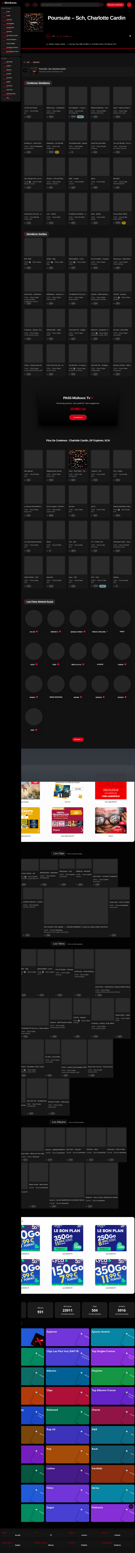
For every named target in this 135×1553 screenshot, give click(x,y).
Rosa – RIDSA (96, 214)
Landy (101, 335)
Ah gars (71, 506)
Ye (38, 878)
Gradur (78, 876)
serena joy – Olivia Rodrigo (123, 259)
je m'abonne (78, 417)
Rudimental (28, 301)
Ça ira (93, 506)
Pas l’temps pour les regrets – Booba (38, 179)
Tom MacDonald (74, 148)
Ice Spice (72, 370)
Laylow (49, 512)
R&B (80, 44)
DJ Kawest (94, 335)
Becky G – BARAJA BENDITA (55, 1150)
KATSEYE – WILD (92, 1149)
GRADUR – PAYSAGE (83, 871)
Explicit (51, 44)
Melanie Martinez (97, 113)
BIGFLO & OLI (77, 665)
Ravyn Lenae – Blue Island (38, 1184)
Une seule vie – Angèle (77, 330)
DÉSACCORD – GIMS (54, 330)
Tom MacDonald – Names (78, 143)
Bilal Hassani (95, 299)
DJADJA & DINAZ (77, 632)
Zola (95, 547)
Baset (37, 335)
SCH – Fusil (95, 577)
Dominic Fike (51, 299)
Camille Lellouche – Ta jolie (32, 902)
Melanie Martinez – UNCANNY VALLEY (104, 108)
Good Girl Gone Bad (98, 143)
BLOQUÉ (116, 179)
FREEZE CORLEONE (99, 632)
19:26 (26, 335)
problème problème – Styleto (79, 214)
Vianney (94, 264)
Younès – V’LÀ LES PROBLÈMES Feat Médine (62, 179)
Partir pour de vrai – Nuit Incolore (59, 365)
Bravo (93, 179)
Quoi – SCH (73, 577)
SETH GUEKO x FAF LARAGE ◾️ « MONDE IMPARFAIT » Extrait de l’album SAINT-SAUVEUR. (76, 927)
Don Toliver (23, 878)
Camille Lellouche (29, 907)
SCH (114, 44)
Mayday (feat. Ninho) (54, 471)
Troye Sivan (113, 907)
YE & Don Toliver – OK (27, 873)
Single (57, 44)
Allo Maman (28, 471)
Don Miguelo (73, 113)
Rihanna (94, 148)
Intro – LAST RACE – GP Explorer (80, 471)
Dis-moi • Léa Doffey (120, 330)
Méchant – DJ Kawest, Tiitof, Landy (103, 330)
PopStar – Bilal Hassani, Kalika (102, 294)
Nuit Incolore (51, 370)
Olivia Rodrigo (118, 264)
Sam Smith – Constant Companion (105, 876)
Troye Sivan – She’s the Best (119, 902)
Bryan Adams (73, 299)
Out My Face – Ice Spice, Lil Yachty (81, 365)
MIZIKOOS (36, 62)
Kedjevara (50, 148)
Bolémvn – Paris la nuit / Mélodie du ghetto (102, 1197)
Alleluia (116, 577)
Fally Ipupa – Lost (65, 871)
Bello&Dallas (44, 878)
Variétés (86, 44)
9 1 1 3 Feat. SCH (97, 542)
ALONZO (100, 664)
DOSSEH (121, 697)
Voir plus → (78, 739)
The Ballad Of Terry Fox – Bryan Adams (82, 294)
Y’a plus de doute (30, 108)
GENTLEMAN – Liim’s (76, 259)
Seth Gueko (64, 932)
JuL (25, 113)
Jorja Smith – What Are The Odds (32, 1154)
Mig (48, 264)
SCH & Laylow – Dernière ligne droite (60, 506)
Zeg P (124, 113)
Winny (35, 301)
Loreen (71, 184)
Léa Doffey (117, 335)
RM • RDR (27, 259)
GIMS (48, 335)
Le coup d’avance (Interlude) (34, 542)
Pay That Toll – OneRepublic (101, 365)
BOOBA (77, 697)
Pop (77, 44)
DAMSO (33, 697)
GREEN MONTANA (55, 697)
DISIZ (55, 665)
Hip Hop (72, 44)
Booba (26, 184)
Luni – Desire (51, 214)
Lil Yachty (79, 370)
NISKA (119, 219)
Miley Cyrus (51, 113)
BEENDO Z (55, 632)
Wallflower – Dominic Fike (56, 294)
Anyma (31, 335)
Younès (55, 184)
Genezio (116, 299)
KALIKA (103, 299)
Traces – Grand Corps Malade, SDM (36, 365)
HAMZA (121, 665)
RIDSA (93, 219)
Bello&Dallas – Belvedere (49, 873)
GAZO (32, 665)
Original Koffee (29, 299)
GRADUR (98, 697)
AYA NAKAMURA (119, 184)
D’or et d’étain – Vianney (100, 259)
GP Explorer (108, 44)
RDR (25, 264)
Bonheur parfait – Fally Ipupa (123, 365)
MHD (115, 219)
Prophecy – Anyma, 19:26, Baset (35, 330)
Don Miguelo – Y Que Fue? (78, 108)
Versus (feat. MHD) (120, 214)
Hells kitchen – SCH (31, 577)
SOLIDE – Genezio (119, 294)
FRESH (122, 632)
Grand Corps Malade (31, 370)
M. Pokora (116, 148)
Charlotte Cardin (98, 44)
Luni (48, 219)
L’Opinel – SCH (96, 471)
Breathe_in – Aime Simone (33, 143)
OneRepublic (95, 370)
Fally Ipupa (117, 370)
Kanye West (32, 878)
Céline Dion (28, 219)
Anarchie (50, 577)
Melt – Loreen (74, 179)
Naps (26, 512)
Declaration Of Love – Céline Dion (36, 214)
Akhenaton (48, 932)
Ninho (49, 476)
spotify (62, 44)
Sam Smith (96, 881)
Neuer (49, 542)
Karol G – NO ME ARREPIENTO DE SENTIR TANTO (67, 1200)
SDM (40, 370)
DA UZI (32, 632)
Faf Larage (56, 932)
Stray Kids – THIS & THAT (116, 1149)
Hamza (115, 113)
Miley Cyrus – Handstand (55, 108)
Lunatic (32, 184)
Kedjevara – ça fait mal (55, 143)
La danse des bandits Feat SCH (35, 506)
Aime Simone (28, 148)
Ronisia (123, 148)
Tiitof (105, 335)
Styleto (71, 219)
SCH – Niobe (117, 471)
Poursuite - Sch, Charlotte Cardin (52, 69)
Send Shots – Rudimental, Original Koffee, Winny (41, 294)
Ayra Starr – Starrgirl (73, 1149)
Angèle (71, 335)
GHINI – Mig (51, 259)
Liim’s (71, 264)
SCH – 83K (72, 542)
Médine (49, 184)
